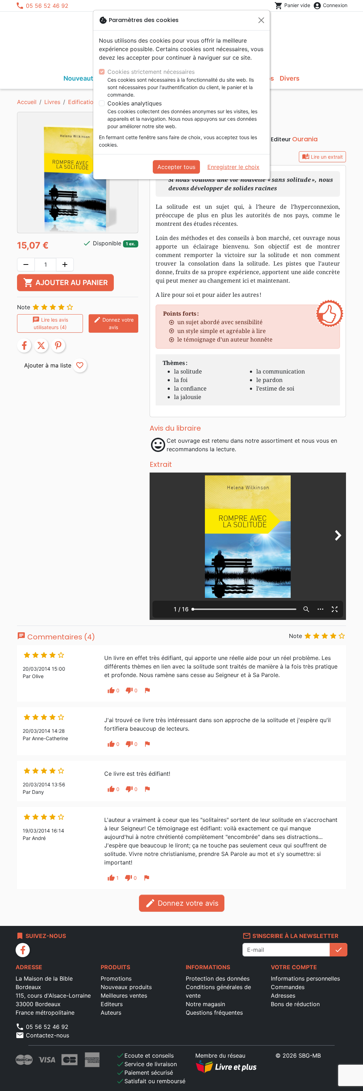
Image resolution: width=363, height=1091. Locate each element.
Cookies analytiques (134, 103)
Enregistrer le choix (233, 166)
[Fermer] (261, 20)
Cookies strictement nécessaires (151, 71)
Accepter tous (176, 166)
